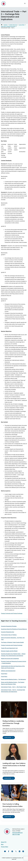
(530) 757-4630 (16, 834)
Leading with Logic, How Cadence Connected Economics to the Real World (14, 765)
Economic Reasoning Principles (9, 626)
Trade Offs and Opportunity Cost (9, 648)
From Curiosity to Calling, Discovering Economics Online (12, 805)
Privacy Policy (4, 846)
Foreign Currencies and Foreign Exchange (11, 613)
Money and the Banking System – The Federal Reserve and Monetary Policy (12, 683)
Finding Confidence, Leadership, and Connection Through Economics (13, 723)
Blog (2, 844)
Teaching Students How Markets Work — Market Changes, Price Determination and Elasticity (13, 654)
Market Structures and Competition (10, 658)
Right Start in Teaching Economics (8, 26)
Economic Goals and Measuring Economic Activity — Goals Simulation (13, 662)
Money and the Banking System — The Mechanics (13, 679)
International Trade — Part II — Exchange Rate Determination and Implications (13, 690)
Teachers (5, 24)
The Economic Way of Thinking (8, 634)
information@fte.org (17, 832)
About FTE (3, 842)
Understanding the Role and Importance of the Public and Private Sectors (13, 667)
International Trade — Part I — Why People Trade (13, 687)
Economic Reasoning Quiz (7, 632)
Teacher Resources (13, 24)
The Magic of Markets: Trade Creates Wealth (12, 642)
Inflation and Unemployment (8, 670)
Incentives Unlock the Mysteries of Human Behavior (14, 629)
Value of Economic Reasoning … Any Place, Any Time (13, 638)
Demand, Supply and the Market (9, 651)
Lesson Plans (21, 24)
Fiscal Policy (4, 673)
